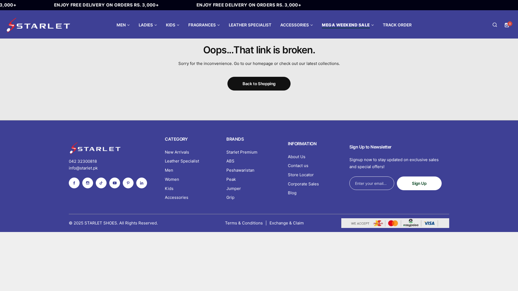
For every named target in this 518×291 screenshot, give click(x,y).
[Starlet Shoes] (39, 25)
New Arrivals (177, 152)
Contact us (298, 165)
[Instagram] (87, 183)
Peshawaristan (240, 170)
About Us (296, 156)
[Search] (495, 25)
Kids (169, 188)
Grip (230, 197)
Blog (292, 192)
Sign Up (419, 183)
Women (172, 179)
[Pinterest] (128, 183)
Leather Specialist (182, 161)
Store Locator (301, 174)
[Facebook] (74, 183)
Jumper (233, 188)
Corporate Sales (303, 183)
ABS (230, 161)
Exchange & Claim (287, 223)
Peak (231, 179)
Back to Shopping (259, 83)
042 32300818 (83, 161)
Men (169, 170)
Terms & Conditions (244, 223)
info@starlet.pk (83, 168)
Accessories (176, 197)
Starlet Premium (241, 152)
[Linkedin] (141, 183)
